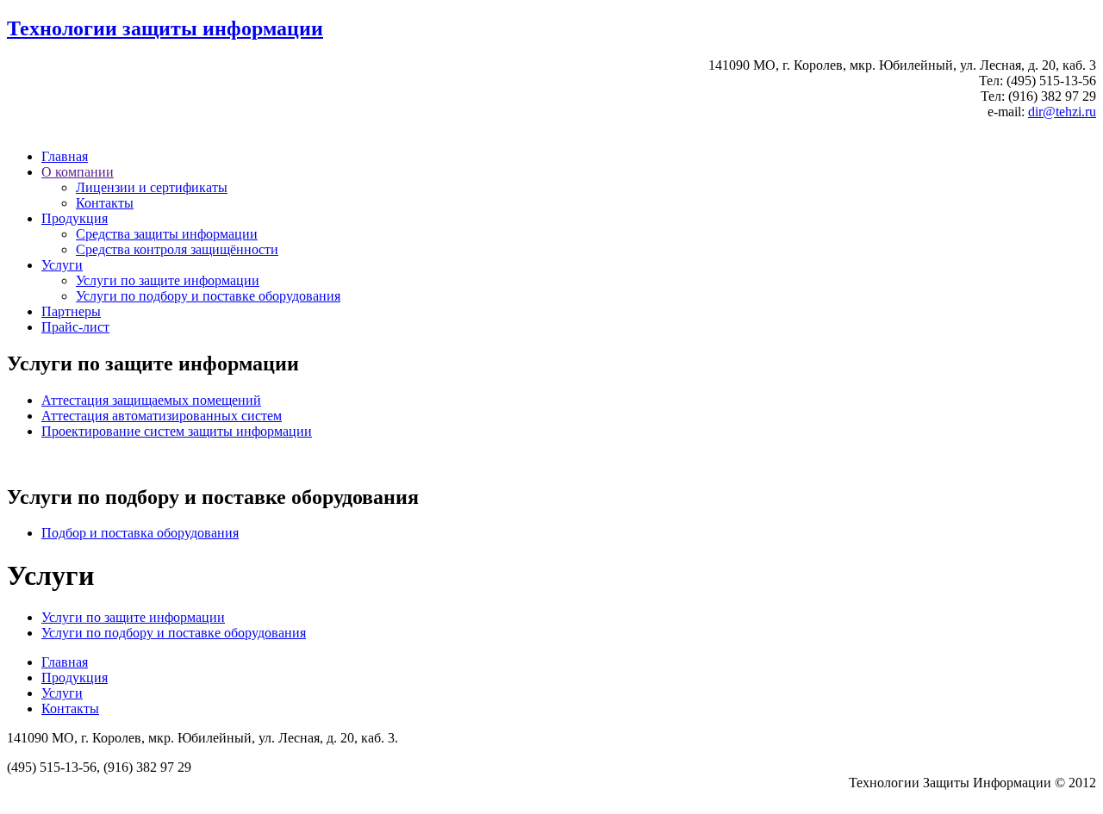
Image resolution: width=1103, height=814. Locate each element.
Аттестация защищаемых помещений (151, 400)
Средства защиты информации (167, 234)
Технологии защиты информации (165, 28)
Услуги (62, 265)
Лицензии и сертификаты (151, 187)
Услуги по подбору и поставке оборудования (208, 296)
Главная (64, 156)
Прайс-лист (75, 327)
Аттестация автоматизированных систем (161, 415)
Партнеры (71, 311)
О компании (77, 172)
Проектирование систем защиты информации (176, 431)
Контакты (105, 203)
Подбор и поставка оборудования (140, 532)
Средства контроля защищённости (177, 249)
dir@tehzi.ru (1062, 111)
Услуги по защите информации (167, 280)
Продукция (74, 218)
